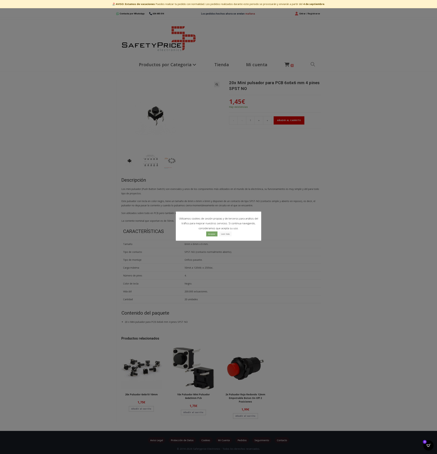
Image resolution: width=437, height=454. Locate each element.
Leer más (225, 234)
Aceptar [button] (211, 234)
